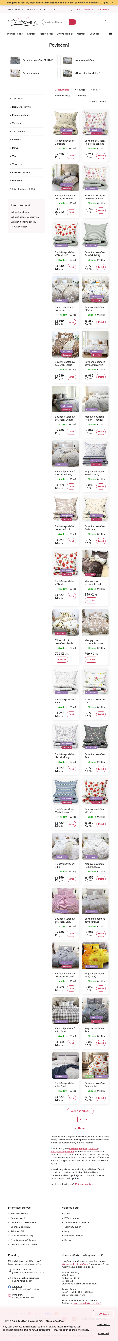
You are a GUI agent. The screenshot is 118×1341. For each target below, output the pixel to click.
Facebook (17, 1286)
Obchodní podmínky (20, 1227)
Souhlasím (103, 1314)
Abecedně (81, 95)
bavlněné (73, 1148)
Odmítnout (103, 1324)
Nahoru (81, 1128)
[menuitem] (15, 33)
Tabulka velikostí (19, 226)
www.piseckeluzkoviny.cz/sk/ (87, 1303)
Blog (46, 9)
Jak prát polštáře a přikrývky (25, 217)
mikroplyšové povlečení (62, 1151)
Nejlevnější (80, 89)
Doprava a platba (33, 9)
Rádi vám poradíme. (84, 1184)
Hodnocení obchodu (74, 1235)
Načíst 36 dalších (80, 1111)
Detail (71, 155)
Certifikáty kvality (72, 1227)
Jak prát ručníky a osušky (23, 221)
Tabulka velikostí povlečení (77, 1222)
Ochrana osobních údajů (22, 1235)
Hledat (72, 22)
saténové (93, 1148)
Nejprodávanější (62, 95)
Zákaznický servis (15, 9)
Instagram (17, 1295)
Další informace (80, 1329)
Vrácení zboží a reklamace (23, 1222)
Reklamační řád (18, 1231)
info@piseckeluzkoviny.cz (25, 1278)
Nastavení (103, 1333)
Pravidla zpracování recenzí (24, 1240)
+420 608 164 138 (21, 1269)
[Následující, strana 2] (80, 1120)
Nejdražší (95, 89)
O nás (53, 9)
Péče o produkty (72, 1218)
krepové (83, 1148)
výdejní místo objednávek (75, 1264)
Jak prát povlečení (20, 212)
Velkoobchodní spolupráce (24, 1244)
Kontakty (68, 1240)
